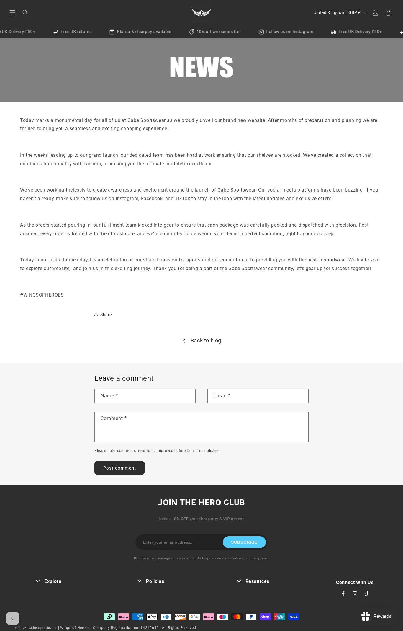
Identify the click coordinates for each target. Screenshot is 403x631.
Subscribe (244, 542)
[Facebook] (343, 593)
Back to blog (206, 340)
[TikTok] (366, 593)
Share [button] (106, 314)
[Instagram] (355, 593)
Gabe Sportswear (43, 628)
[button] (12, 12)
